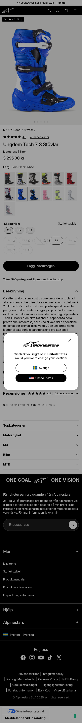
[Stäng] (71, 340)
